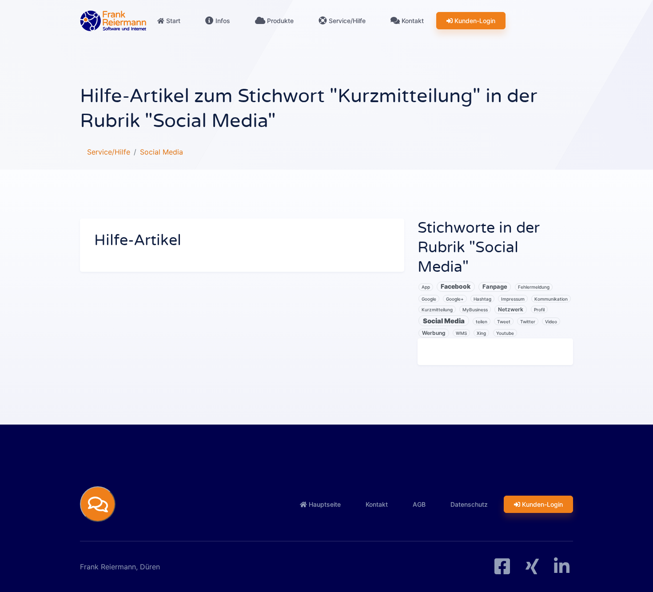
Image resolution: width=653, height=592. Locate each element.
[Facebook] (502, 569)
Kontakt (412, 20)
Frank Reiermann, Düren (120, 566)
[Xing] (532, 569)
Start (172, 20)
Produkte (279, 20)
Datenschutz (469, 504)
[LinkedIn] (561, 569)
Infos (222, 20)
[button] (97, 504)
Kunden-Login (474, 20)
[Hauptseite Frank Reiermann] (113, 20)
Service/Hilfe (346, 20)
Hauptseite (324, 504)
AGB (419, 504)
